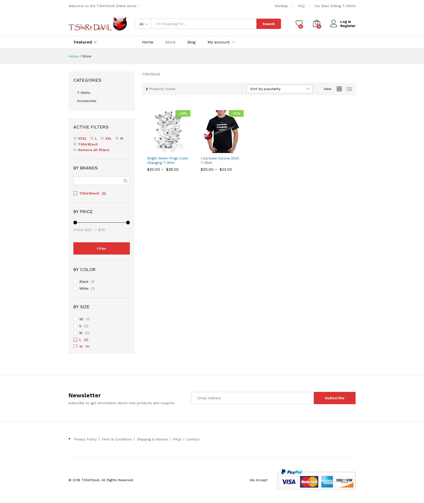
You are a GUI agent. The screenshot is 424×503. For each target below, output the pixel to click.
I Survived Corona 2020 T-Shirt (220, 160)
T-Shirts (83, 93)
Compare (186, 150)
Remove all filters (93, 150)
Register (348, 26)
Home (147, 42)
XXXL (82, 138)
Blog (191, 42)
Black (83, 282)
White (84, 288)
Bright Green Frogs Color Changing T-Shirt (167, 160)
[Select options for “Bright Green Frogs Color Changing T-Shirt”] (152, 150)
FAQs (177, 439)
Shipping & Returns (152, 439)
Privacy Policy (85, 439)
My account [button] (219, 42)
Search (269, 24)
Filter (101, 248)
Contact (193, 439)
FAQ (301, 6)
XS (81, 319)
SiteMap (281, 6)
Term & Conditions (117, 439)
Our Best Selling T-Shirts (335, 6)
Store (170, 42)
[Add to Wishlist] (174, 150)
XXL (108, 138)
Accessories (86, 101)
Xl (121, 138)
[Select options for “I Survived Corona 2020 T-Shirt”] (205, 150)
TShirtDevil (88, 144)
